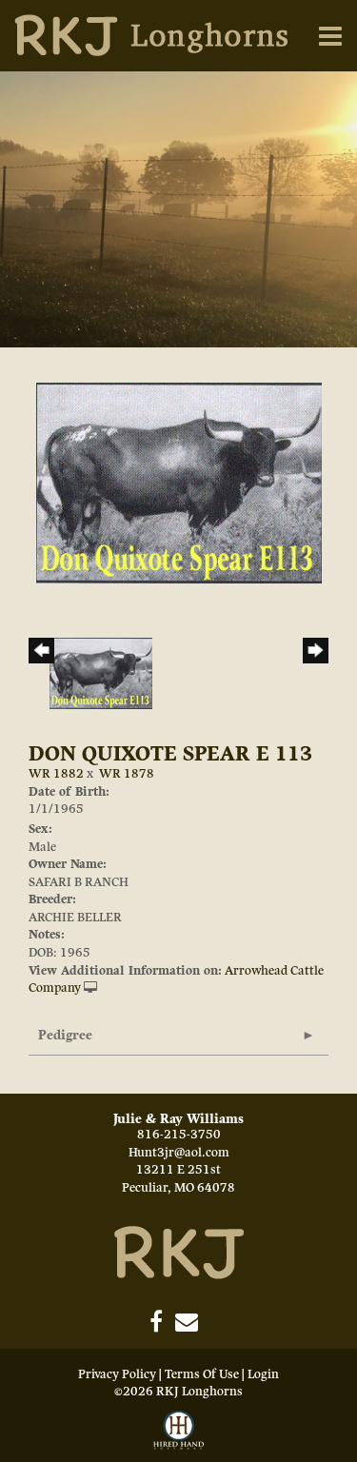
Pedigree (65, 1035)
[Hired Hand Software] (179, 1431)
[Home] (179, 1251)
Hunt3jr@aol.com (179, 1152)
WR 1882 (56, 773)
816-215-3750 (179, 1134)
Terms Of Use (202, 1374)
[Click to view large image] (179, 482)
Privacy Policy (117, 1374)
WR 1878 (126, 773)
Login (263, 1374)
